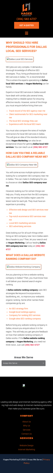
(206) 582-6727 (26, 19)
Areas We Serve (34, 459)
